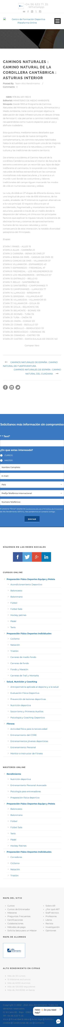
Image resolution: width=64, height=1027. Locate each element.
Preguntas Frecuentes (19, 916)
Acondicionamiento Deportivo (26, 584)
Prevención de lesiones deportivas (28, 699)
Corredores (16, 857)
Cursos (11, 905)
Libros (49, 920)
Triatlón (14, 651)
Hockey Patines (18, 845)
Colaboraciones (15, 923)
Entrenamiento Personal (23, 747)
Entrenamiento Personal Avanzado (28, 785)
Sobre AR (50, 905)
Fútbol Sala (16, 609)
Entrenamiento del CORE (23, 735)
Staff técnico (52, 912)
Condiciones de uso (23, 1022)
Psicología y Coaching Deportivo (27, 717)
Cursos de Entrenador (18, 909)
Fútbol (13, 603)
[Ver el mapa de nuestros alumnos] (14, 950)
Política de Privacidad (54, 509)
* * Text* (5, 436)
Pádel (13, 621)
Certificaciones (15, 920)
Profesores (51, 916)
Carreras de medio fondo (23, 657)
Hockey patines (18, 615)
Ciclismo (14, 638)
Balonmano (16, 596)
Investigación (53, 927)
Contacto (39, 1022)
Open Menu (57, 21)
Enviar (32, 519)
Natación (15, 645)
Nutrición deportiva (20, 705)
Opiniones (51, 930)
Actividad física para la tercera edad (28, 729)
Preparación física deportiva (24, 797)
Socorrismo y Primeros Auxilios (26, 711)
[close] (60, 1009)
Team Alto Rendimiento (27, 83)
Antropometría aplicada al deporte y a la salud (34, 687)
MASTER (8, 460)
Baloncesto (16, 590)
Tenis (13, 627)
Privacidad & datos (20, 1019)
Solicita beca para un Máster (22, 930)
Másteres (12, 912)
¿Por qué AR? (53, 909)
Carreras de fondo (19, 663)
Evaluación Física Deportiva (24, 693)
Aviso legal (37, 1019)
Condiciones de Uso (34, 509)
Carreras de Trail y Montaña (24, 675)
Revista (49, 923)
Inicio (6, 1019)
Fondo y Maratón (19, 669)
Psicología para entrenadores (25, 791)
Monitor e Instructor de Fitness (26, 753)
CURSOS (8, 455)
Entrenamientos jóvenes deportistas (29, 741)
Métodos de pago (16, 927)
